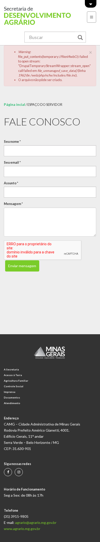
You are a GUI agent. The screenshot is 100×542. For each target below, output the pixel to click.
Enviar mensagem (22, 266)
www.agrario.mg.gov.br (22, 528)
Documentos (12, 397)
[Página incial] (37, 16)
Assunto (11, 183)
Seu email (12, 162)
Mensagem (13, 204)
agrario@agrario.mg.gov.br (35, 522)
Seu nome (12, 141)
